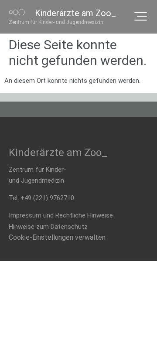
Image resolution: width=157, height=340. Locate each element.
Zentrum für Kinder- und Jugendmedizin (56, 22)
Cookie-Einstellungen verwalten (57, 237)
